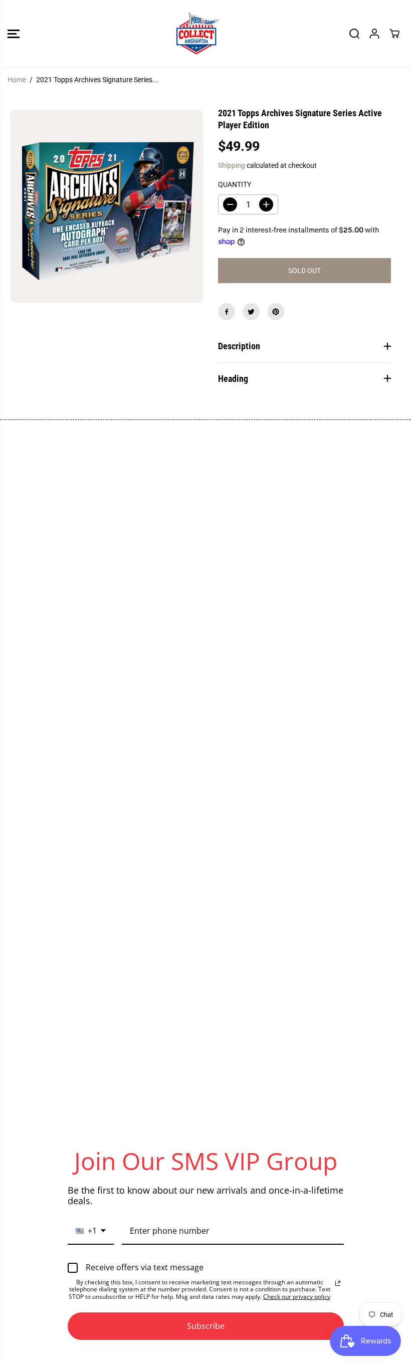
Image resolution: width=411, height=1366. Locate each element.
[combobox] (91, 1231)
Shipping (231, 165)
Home (17, 80)
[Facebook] (226, 311)
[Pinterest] (275, 311)
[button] (14, 33)
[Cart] (394, 34)
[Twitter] (251, 311)
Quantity (234, 184)
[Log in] (374, 34)
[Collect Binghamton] (198, 33)
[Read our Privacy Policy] (338, 1283)
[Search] (354, 34)
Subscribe (206, 1325)
